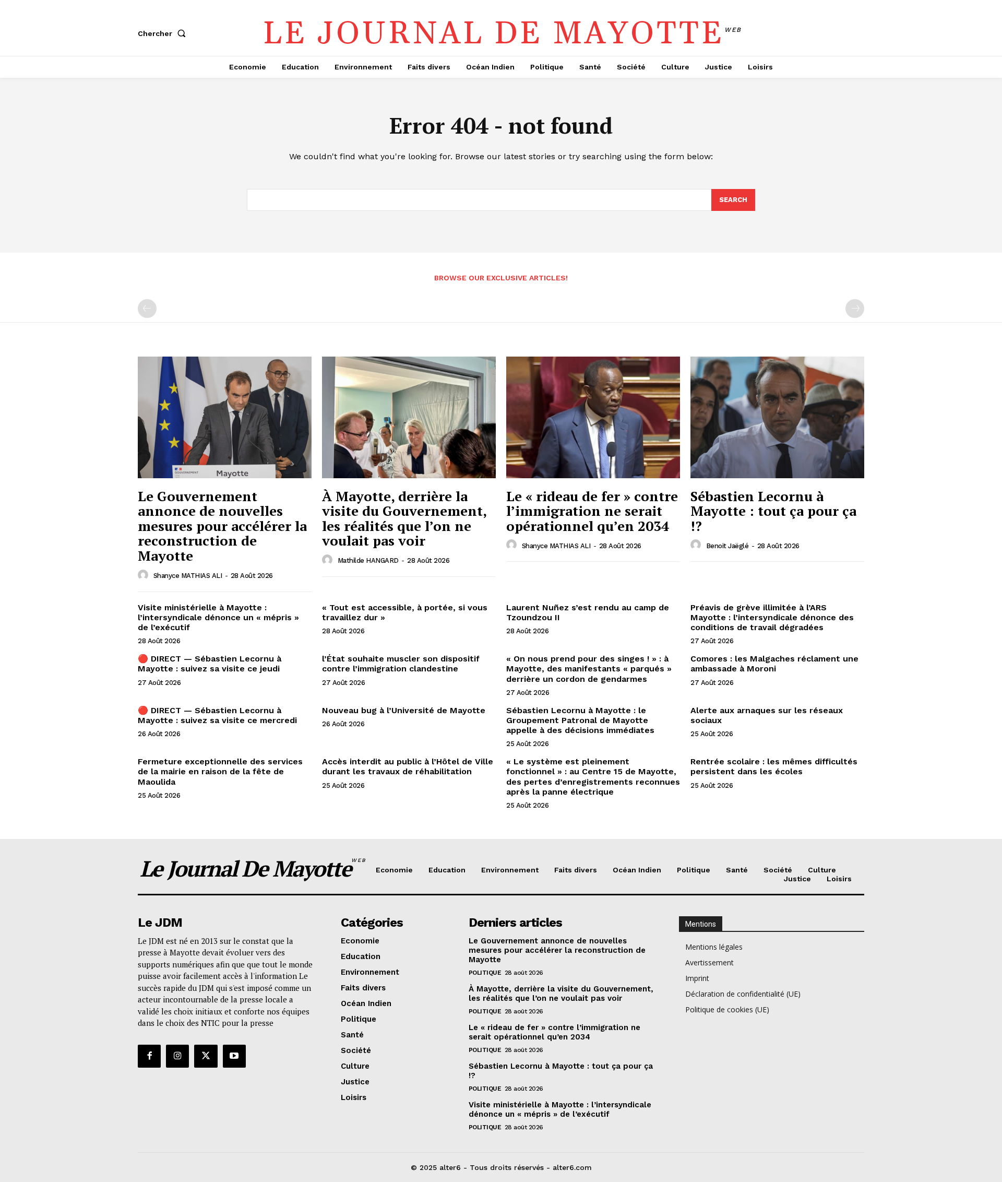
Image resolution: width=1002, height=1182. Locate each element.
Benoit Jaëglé (727, 546)
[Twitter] (205, 1056)
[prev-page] (147, 308)
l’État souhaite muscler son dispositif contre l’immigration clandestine (401, 663)
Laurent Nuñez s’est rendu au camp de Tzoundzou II (587, 612)
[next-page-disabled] (854, 308)
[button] (164, 33)
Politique (485, 972)
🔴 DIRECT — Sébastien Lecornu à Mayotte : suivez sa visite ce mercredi (217, 715)
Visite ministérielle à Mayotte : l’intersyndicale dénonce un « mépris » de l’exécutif (218, 617)
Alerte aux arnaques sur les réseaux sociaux (766, 715)
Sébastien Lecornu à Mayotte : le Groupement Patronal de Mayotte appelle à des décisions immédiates (580, 720)
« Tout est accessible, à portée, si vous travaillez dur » (404, 612)
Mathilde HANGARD (368, 560)
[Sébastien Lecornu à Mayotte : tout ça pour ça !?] (777, 417)
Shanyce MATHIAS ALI (187, 576)
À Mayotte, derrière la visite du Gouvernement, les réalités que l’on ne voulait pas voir (404, 518)
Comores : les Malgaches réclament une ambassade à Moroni (774, 663)
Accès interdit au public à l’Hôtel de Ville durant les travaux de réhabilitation (407, 766)
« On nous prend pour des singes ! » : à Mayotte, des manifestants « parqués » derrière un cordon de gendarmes (589, 668)
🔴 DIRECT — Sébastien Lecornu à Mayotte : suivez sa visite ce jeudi (209, 663)
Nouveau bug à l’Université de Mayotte (403, 710)
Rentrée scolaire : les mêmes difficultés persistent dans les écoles (773, 766)
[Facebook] (149, 1056)
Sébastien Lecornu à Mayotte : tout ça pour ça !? (773, 511)
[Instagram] (177, 1056)
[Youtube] (234, 1056)
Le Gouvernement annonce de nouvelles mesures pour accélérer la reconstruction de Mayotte (222, 525)
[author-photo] (144, 575)
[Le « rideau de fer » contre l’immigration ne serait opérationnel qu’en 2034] (593, 417)
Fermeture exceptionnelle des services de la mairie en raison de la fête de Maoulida (220, 771)
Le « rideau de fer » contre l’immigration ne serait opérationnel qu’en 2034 (592, 511)
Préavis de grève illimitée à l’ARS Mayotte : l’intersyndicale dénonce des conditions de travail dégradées (772, 617)
